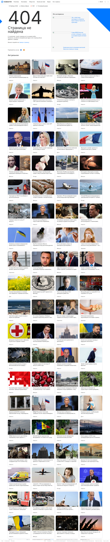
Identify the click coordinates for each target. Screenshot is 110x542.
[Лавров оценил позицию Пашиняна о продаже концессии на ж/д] (67, 359)
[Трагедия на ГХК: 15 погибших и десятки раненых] (19, 191)
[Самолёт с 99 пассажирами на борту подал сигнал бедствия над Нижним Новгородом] (43, 479)
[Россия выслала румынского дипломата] (67, 335)
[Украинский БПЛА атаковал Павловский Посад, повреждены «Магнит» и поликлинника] (19, 407)
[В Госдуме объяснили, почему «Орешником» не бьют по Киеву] (91, 167)
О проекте (49, 540)
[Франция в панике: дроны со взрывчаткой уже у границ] (91, 143)
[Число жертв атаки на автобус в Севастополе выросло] (91, 70)
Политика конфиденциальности (74, 540)
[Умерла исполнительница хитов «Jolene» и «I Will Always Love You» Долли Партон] (91, 94)
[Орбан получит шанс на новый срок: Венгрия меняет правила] (91, 479)
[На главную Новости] (7, 2)
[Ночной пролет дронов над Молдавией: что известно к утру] (43, 431)
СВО (33, 6)
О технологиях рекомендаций (59, 540)
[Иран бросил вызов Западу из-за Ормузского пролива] (91, 527)
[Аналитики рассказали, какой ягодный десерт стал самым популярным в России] (43, 383)
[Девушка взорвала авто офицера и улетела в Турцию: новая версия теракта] (19, 335)
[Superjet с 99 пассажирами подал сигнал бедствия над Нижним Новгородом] (67, 191)
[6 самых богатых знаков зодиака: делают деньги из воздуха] (19, 263)
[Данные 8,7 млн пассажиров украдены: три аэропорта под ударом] (91, 455)
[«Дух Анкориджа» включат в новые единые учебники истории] (67, 263)
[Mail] (2, 2)
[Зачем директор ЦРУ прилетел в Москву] (43, 287)
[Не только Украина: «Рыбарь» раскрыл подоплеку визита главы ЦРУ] (43, 311)
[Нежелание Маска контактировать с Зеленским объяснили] (91, 215)
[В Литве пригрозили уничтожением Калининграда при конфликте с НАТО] (19, 70)
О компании (7, 540)
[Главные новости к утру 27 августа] (19, 215)
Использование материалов (88, 540)
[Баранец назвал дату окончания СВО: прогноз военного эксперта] (43, 94)
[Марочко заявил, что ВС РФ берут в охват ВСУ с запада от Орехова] (67, 455)
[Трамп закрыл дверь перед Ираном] (91, 359)
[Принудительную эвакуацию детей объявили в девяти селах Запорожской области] (19, 527)
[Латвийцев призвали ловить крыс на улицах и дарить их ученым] (67, 215)
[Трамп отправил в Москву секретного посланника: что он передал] (91, 263)
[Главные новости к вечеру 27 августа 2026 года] (43, 359)
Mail (2, 540)
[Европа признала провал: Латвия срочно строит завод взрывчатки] (91, 118)
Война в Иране (25, 6)
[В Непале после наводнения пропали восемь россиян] (67, 431)
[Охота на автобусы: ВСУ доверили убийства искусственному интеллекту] (67, 287)
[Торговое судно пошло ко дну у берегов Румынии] (19, 311)
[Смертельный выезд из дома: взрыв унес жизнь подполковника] (19, 479)
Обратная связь (98, 540)
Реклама (13, 540)
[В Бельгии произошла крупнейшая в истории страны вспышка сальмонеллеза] (91, 311)
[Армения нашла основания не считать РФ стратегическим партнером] (19, 143)
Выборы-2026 (14, 6)
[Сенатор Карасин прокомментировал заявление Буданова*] (43, 263)
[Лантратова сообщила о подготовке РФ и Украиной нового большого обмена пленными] (43, 215)
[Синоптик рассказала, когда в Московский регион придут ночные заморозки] (19, 359)
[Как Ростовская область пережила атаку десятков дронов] (43, 239)
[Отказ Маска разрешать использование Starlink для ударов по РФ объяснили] (43, 335)
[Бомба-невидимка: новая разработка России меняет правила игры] (67, 503)
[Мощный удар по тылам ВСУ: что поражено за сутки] (91, 287)
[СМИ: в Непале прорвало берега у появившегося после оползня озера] (43, 527)
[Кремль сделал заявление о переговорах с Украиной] (19, 94)
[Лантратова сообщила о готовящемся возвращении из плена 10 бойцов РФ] (67, 407)
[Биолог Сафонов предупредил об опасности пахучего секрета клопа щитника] (67, 479)
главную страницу (24, 42)
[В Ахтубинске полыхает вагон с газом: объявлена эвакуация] (19, 503)
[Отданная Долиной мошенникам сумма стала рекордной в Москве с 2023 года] (19, 118)
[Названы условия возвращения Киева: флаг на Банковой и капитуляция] (19, 239)
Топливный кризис (43, 6)
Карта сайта (106, 540)
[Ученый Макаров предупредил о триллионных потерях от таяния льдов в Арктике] (91, 191)
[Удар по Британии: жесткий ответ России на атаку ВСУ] (43, 70)
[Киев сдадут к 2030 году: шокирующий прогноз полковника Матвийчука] (91, 431)
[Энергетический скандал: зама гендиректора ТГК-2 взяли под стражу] (19, 455)
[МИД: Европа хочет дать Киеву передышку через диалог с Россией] (19, 431)
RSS (45, 540)
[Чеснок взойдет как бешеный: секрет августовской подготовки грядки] (43, 167)
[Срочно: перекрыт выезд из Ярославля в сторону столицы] (67, 527)
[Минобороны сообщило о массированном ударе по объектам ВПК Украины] (67, 118)
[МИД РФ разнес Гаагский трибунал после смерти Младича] (43, 407)
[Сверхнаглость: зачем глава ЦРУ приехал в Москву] (43, 118)
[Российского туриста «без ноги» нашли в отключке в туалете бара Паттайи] (43, 503)
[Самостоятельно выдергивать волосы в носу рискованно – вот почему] (91, 239)
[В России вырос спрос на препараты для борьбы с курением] (67, 239)
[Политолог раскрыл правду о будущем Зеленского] (91, 335)
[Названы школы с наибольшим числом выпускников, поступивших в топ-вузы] (91, 407)
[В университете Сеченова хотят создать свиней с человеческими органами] (43, 191)
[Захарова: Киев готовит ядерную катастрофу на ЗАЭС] (43, 143)
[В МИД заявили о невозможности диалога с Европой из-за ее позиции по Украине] (43, 455)
